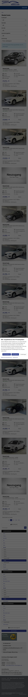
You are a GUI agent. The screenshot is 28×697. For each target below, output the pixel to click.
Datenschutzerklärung (6, 357)
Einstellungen (23, 354)
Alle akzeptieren (6, 354)
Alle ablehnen (15, 354)
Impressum (15, 357)
